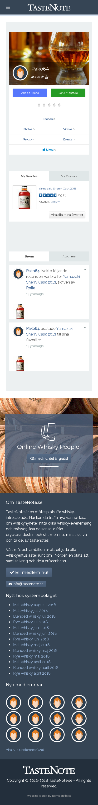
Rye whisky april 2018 (32, 673)
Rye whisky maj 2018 (31, 656)
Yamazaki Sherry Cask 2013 (58, 188)
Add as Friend (30, 93)
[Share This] (42, 77)
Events (69, 139)
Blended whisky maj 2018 (35, 650)
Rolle (30, 288)
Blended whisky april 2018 (36, 667)
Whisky (55, 201)
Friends (49, 119)
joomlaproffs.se (61, 795)
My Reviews (69, 176)
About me (69, 256)
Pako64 (33, 271)
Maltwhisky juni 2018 (31, 627)
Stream (29, 256)
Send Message (68, 93)
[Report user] (46, 77)
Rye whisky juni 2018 (31, 639)
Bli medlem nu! (31, 572)
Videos (69, 129)
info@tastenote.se (28, 584)
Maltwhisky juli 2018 (30, 610)
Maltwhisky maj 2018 (31, 645)
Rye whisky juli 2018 (30, 622)
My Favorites (29, 176)
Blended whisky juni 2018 (35, 633)
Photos (29, 129)
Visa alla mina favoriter (67, 215)
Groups (29, 139)
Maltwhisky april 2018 (32, 662)
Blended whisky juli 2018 (34, 616)
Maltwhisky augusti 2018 (34, 605)
